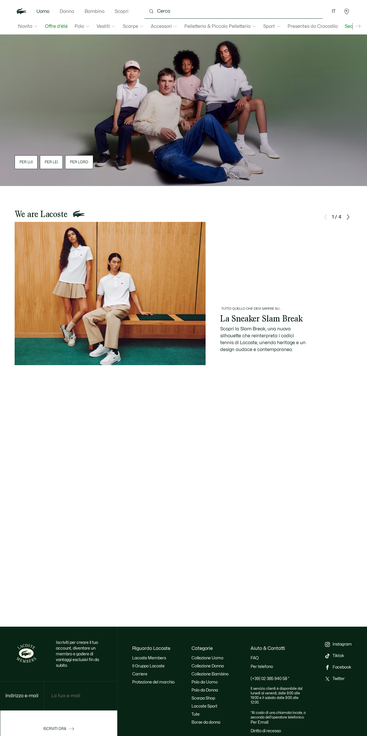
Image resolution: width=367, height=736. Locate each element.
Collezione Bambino (210, 674)
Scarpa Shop (203, 698)
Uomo (42, 11)
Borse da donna (206, 722)
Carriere (139, 674)
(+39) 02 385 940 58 (270, 679)
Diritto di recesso (266, 731)
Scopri (121, 11)
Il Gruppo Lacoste (148, 666)
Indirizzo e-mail (21, 696)
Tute (196, 714)
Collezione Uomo (207, 658)
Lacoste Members (149, 658)
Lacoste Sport (204, 706)
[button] (346, 11)
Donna (67, 11)
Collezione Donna (208, 666)
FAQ (255, 658)
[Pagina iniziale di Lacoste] (21, 11)
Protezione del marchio (153, 682)
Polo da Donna (205, 690)
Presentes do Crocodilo (313, 26)
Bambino (94, 11)
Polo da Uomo (205, 682)
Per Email (259, 722)
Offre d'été (56, 26)
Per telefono (262, 667)
